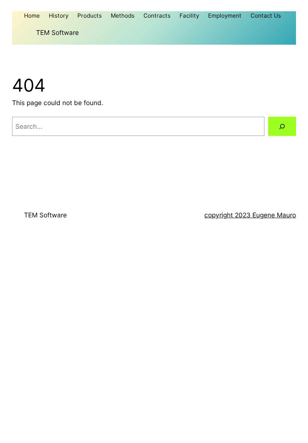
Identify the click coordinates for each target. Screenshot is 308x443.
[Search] (282, 126)
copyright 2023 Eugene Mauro (250, 215)
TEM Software (57, 32)
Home (32, 15)
